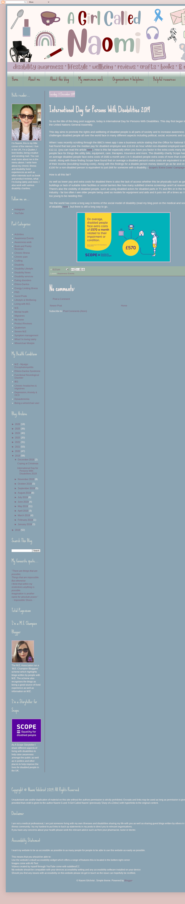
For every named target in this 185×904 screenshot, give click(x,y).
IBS (16, 381)
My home (19, 319)
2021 (18, 446)
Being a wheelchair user (26, 403)
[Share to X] (77, 269)
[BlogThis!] (75, 269)
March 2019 (24, 515)
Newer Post (56, 305)
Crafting (18, 260)
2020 (18, 451)
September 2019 (26, 488)
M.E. (16, 308)
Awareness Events (65, 273)
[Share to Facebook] (80, 269)
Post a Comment (61, 299)
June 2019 (23, 502)
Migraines (19, 316)
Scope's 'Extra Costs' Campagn (167, 167)
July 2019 (23, 497)
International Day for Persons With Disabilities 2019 (27, 471)
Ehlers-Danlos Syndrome (27, 371)
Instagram (19, 209)
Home (15, 79)
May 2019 (23, 506)
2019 (18, 455)
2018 (18, 530)
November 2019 (26, 479)
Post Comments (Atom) (75, 311)
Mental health (21, 312)
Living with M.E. (22, 304)
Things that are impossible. (25, 577)
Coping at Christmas (27, 463)
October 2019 (25, 483)
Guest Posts (20, 296)
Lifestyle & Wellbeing (25, 300)
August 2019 (24, 493)
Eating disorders (22, 280)
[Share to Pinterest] (83, 269)
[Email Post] (67, 269)
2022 (18, 442)
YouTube (19, 213)
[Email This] (72, 269)
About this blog (59, 79)
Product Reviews (23, 323)
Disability (19, 265)
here (89, 149)
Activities (19, 234)
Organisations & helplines (128, 79)
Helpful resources (164, 79)
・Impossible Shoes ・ (23, 600)
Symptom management (26, 335)
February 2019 (25, 520)
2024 (18, 433)
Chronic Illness (22, 253)
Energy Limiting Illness (26, 288)
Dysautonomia (21, 399)
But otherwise (19, 580)
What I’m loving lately (25, 339)
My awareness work (90, 79)
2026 (18, 424)
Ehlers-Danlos (21, 284)
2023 (18, 437)
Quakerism (20, 327)
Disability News (22, 272)
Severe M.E (20, 331)
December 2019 (26, 459)
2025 (18, 428)
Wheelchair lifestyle (24, 343)
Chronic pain (21, 257)
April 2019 (23, 511)
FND (16, 292)
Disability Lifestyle (23, 268)
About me (34, 79)
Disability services (23, 276)
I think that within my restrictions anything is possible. (23, 587)
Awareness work (23, 242)
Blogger (128, 880)
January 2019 (25, 524)
